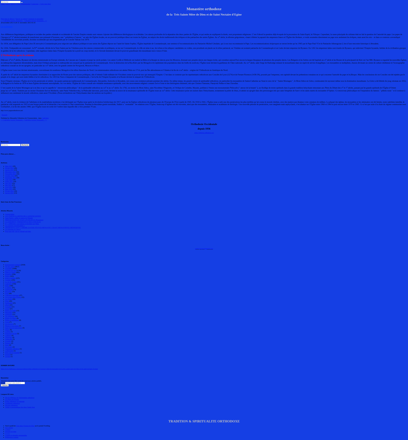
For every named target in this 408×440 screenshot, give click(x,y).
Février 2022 (9, 191)
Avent (7, 322)
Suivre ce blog (15, 4)
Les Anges (8, 347)
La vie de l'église (10, 282)
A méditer (8, 288)
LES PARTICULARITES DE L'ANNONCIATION (23, 216)
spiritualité (8, 314)
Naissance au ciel (11, 333)
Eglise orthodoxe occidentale (14, 401)
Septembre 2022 (10, 178)
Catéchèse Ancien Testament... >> (35, 21)
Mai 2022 (8, 185)
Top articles (9, 428)
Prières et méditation (12, 320)
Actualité (8, 307)
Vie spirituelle (9, 316)
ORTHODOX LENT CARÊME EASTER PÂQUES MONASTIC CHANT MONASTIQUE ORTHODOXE (43, 227)
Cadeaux (8, 335)
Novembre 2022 (10, 174)
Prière (7, 286)
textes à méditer (10, 278)
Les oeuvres (9, 324)
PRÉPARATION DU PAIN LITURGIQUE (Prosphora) (24, 220)
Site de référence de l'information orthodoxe (19, 398)
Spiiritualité (9, 290)
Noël (6, 293)
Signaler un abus (10, 431)
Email (3, 383)
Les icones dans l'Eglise (13, 297)
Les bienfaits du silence (13, 229)
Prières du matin (10, 311)
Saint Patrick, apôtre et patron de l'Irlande (19, 218)
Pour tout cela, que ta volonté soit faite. (18, 231)
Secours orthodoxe (11, 405)
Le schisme (6, 26)
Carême (7, 332)
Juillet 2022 (9, 181)
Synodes (8, 341)
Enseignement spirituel (12, 265)
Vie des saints (9, 267)
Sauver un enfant (21, 19)
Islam (7, 345)
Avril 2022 (8, 187)
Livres (7, 309)
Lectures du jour (10, 270)
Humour (8, 343)
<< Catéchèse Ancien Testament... (12, 21)
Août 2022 (8, 180)
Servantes (8, 291)
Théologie (8, 337)
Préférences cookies (11, 437)
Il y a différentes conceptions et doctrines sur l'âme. (22, 224)
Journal (7, 354)
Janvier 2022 (9, 193)
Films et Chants (10, 272)
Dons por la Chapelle (12, 353)
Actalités (8, 280)
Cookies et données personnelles (16, 435)
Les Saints (8, 299)
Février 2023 (9, 168)
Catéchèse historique (12, 295)
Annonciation (9, 214)
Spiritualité (8, 303)
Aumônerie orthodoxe (12, 403)
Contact (7, 430)
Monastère (8, 312)
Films (7, 301)
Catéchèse (45, 118)
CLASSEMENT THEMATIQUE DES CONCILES (23, 222)
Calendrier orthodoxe (12, 349)
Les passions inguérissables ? (15, 226)
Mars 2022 (8, 189)
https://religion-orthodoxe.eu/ (204, 133)
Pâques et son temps (12, 326)
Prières (7, 276)
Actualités (8, 268)
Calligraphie (9, 351)
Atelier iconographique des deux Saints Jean (20, 407)
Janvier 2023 (9, 170)
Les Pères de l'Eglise (12, 400)
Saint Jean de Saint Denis (13, 328)
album (7, 305)
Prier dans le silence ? (8, 19)
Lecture (7, 356)
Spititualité (8, 339)
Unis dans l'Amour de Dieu (25, 426)
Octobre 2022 (9, 176)
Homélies (8, 274)
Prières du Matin (10, 318)
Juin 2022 (8, 183)
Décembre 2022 (10, 172)
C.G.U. (7, 433)
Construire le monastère (35, 19)
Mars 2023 (8, 166)
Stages (7, 330)
